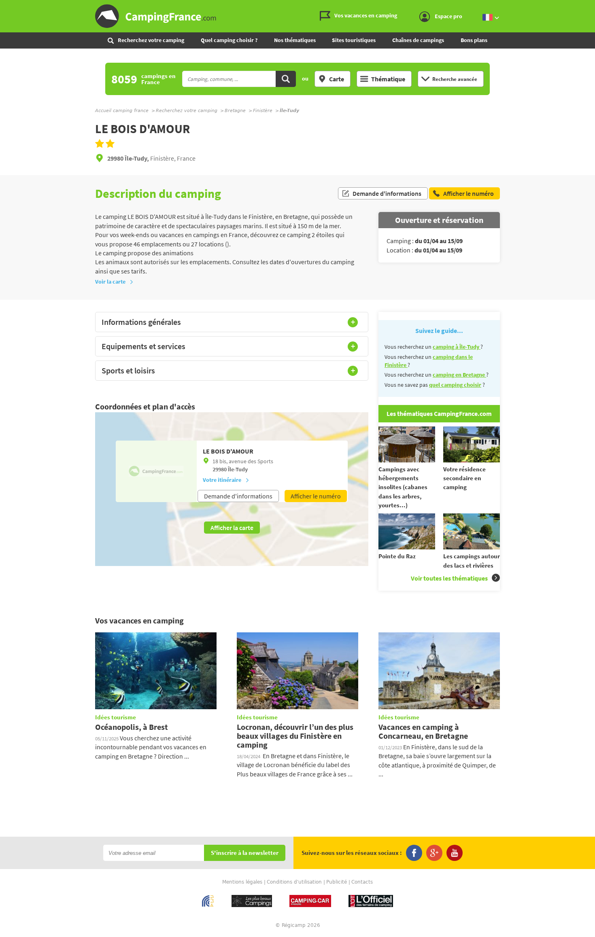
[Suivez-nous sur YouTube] (454, 853)
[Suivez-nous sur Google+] (434, 853)
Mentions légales (242, 882)
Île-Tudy (238, 469)
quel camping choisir (455, 384)
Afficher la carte (231, 528)
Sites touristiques (354, 40)
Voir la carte (110, 281)
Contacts (362, 882)
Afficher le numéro (316, 496)
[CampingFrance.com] (297, 16)
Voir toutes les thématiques (449, 578)
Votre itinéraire (222, 479)
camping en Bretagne (459, 374)
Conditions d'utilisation (294, 882)
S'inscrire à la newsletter (244, 853)
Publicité (336, 882)
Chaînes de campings (418, 40)
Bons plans (474, 40)
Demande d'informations (387, 193)
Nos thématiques (295, 40)
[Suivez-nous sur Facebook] (414, 853)
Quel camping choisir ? (229, 40)
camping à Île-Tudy (456, 346)
